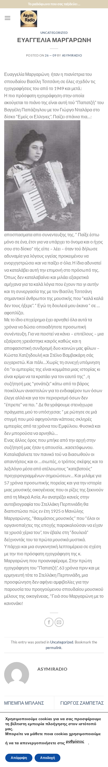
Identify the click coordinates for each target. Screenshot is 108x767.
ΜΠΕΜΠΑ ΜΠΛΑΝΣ (24, 703)
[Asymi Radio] (57, 19)
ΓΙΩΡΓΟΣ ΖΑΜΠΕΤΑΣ (82, 703)
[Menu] (7, 18)
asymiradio (72, 55)
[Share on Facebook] (48, 622)
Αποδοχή (47, 758)
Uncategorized (54, 32)
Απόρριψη (19, 758)
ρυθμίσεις (75, 741)
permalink (53, 647)
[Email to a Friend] (59, 622)
